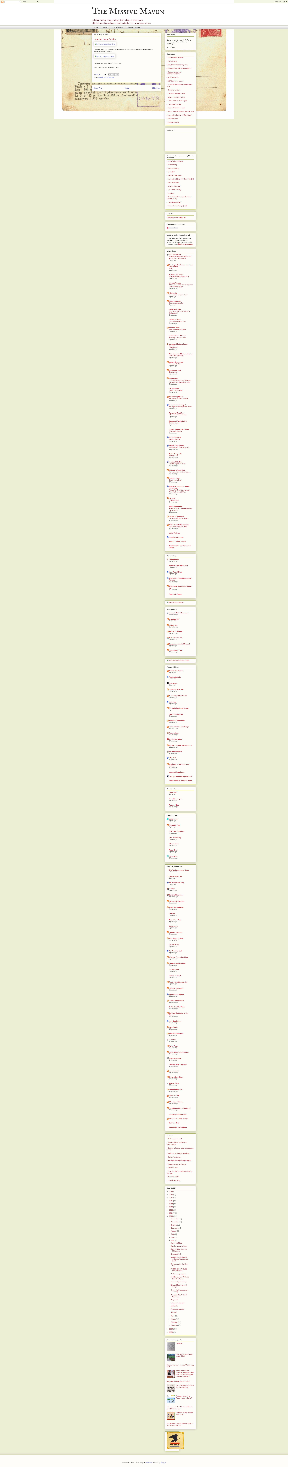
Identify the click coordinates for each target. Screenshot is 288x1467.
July (172, 1234)
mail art (106, 77)
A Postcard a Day (175, 739)
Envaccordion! (176, 1254)
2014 (171, 1204)
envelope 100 (174, 619)
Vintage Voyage (175, 283)
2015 (171, 1201)
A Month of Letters (176, 275)
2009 (171, 1329)
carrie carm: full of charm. (179, 1052)
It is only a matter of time (177, 321)
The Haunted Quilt (176, 1033)
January (174, 1325)
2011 (171, 1213)
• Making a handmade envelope (178, 1153)
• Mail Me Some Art (173, 186)
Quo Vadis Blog (175, 837)
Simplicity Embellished (178, 1114)
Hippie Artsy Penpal (176, 446)
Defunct (105, 27)
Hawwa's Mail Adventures (179, 613)
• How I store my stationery (176, 1164)
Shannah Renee (175, 1058)
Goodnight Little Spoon (178, 1127)
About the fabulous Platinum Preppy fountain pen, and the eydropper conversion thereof (185, 1373)
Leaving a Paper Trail (177, 470)
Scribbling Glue (175, 437)
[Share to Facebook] (115, 74)
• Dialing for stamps (174, 1157)
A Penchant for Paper (177, 1007)
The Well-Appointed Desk (179, 870)
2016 (171, 1198)
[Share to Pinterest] (118, 74)
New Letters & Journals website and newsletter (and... (180, 1259)
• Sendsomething (173, 168)
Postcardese (174, 733)
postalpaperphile (175, 506)
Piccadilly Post (174, 825)
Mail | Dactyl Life (175, 454)
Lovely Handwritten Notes (179, 429)
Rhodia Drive (174, 844)
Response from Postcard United (178, 1381)
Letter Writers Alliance (177, 336)
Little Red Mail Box (176, 689)
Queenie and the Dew (177, 963)
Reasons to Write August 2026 (179, 276)
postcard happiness (176, 772)
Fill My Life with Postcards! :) (180, 745)
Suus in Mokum (175, 301)
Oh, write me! (174, 388)
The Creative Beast (176, 907)
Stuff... (171, 268)
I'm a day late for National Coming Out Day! (185, 1386)
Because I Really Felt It (178, 421)
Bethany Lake (173, 456)
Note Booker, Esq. (176, 1089)
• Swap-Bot (171, 172)
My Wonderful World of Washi (178, 398)
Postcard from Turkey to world (180, 781)
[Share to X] (113, 74)
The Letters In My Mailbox (179, 525)
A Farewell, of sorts (175, 431)
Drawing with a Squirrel (178, 1064)
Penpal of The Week (176, 413)
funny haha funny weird (178, 982)
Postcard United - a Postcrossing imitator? (184, 1397)
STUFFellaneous (175, 751)
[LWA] (175, 602)
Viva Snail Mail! (175, 255)
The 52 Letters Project (177, 541)
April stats (174, 1306)
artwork (100, 77)
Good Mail (173, 792)
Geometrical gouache (176, 303)
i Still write (173, 293)
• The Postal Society (174, 104)
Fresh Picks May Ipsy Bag (178, 526)
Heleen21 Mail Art (175, 631)
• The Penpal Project (174, 202)
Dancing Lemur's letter (179, 1246)
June (173, 1237)
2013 (171, 1207)
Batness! (174, 1312)
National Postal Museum (178, 566)
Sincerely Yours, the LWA (177, 337)
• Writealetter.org (173, 122)
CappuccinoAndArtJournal (179, 644)
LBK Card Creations (176, 831)
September (175, 1228)
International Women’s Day (178, 415)
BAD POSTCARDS (176, 714)
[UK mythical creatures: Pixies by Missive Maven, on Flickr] (178, 660)
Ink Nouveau (174, 969)
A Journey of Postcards (178, 696)
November (175, 1222)
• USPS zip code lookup (175, 81)
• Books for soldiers (173, 90)
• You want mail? (173, 1177)
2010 (171, 1216)
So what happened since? (177, 464)
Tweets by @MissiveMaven (176, 217)
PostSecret (173, 683)
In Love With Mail (175, 462)
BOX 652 (172, 758)
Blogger (163, 1463)
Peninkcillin (173, 1027)
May (173, 1240)
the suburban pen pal (177, 405)
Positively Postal (175, 594)
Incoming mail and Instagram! (178, 518)
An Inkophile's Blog (176, 882)
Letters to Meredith (176, 516)
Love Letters (174, 945)
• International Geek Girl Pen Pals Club (180, 179)
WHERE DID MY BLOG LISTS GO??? (179, 1270)
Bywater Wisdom (175, 932)
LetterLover (173, 926)
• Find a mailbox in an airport (177, 101)
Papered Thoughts (176, 988)
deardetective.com (176, 537)
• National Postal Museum (176, 108)
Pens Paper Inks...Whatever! (180, 1108)
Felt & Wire (173, 856)
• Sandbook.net (172, 118)
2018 (171, 1191)
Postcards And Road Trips (179, 727)
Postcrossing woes (177, 1309)
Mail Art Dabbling (174, 439)
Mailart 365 (173, 625)
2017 (171, 1195)
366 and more (174, 327)
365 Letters (173, 378)
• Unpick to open (172, 1168)
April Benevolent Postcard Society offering (180, 1278)
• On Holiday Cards (173, 1180)
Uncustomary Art (175, 876)
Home (96, 27)
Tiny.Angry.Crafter (176, 938)
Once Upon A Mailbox (176, 356)
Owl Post (179, 1343)
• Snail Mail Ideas (173, 182)
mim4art (172, 889)
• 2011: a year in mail (174, 1139)
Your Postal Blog (175, 572)
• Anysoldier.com (172, 77)
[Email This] (109, 74)
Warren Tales (174, 1083)
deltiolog (172, 702)
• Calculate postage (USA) (176, 93)
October (174, 1225)
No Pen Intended (175, 951)
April (173, 1316)
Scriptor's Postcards (177, 720)
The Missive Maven (128, 11)
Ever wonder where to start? (178, 295)
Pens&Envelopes (175, 799)
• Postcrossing (172, 61)
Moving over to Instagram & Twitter (180, 407)
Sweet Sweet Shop (175, 480)
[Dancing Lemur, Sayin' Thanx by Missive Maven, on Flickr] (104, 56)
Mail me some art (175, 638)
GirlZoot (172, 913)
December (175, 1219)
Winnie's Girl (174, 1096)
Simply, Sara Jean (176, 1077)
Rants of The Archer (176, 901)
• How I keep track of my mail (177, 65)
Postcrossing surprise (178, 1274)
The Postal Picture (176, 671)
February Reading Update (177, 329)
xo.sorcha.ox (174, 1071)
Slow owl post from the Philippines (179, 1250)
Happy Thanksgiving (175, 390)
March (173, 1319)
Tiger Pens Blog (175, 920)
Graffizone (149, 1463)
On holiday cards (117, 27)
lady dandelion (175, 1021)
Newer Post (98, 88)
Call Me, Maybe (174, 423)
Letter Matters (174, 533)
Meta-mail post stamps (179, 1282)
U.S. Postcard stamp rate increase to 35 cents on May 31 (180, 1424)
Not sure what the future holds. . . (180, 472)
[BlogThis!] (111, 74)
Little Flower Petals (176, 1000)
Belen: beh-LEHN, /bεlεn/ (178, 1119)
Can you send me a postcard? (180, 776)
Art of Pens (173, 1046)
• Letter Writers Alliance (175, 57)
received (111, 77)
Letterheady (173, 819)
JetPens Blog (174, 1123)
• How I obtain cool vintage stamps (179, 68)
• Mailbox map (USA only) (176, 97)
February (174, 1322)
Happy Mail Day (176, 1243)
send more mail (175, 370)
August (174, 1231)
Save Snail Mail (175, 309)
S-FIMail (172, 498)
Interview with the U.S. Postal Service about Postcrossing (180, 1408)
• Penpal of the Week (174, 175)
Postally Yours (174, 478)
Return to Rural (175, 976)
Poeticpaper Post (175, 650)
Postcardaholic (175, 677)
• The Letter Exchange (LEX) (177, 206)
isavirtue (172, 1040)
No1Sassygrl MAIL (176, 397)
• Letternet (170, 193)
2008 (171, 1332)
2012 (171, 1210)
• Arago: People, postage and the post (180, 111)
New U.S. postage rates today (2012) (184, 1355)
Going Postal (173, 347)
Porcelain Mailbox (175, 364)
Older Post (156, 88)
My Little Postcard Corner (179, 708)
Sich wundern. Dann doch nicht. (179, 447)
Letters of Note (175, 319)
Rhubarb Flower (174, 500)
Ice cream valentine (178, 1303)
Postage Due (174, 805)
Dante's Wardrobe (176, 895)
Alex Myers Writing (176, 1102)
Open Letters (173, 372)
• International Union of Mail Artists (179, 115)
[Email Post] (105, 74)
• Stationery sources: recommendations (174, 73)
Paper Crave (173, 850)
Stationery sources (134, 27)
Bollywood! (174, 1300)
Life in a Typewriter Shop (178, 957)
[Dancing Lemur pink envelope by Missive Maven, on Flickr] (105, 44)
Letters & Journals (176, 362)
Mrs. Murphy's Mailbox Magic (180, 354)
